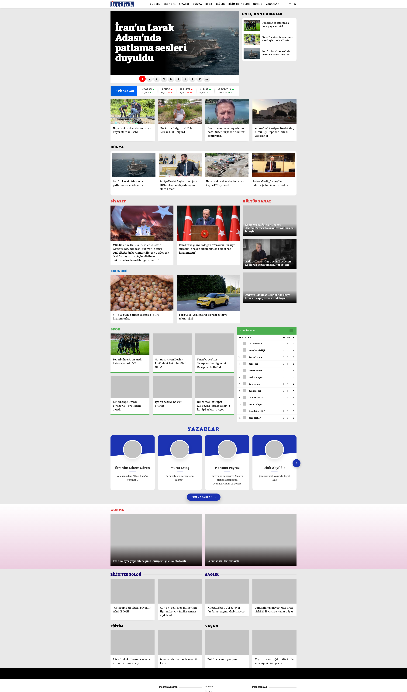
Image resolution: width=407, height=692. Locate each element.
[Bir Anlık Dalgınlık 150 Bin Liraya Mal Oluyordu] (180, 111)
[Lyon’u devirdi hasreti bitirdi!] (172, 387)
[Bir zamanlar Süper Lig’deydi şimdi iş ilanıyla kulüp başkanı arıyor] (214, 387)
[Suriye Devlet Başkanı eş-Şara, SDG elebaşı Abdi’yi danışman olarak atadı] (180, 165)
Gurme (257, 4)
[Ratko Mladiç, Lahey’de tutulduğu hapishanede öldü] (273, 165)
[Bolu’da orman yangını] (227, 642)
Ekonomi (169, 4)
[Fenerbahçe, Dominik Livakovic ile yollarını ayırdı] (129, 387)
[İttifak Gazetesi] (122, 5)
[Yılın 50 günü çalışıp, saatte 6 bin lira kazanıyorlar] (141, 293)
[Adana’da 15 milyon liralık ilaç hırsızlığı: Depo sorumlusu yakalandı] (274, 111)
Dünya (197, 4)
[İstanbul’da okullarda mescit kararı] (180, 642)
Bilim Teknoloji (239, 4)
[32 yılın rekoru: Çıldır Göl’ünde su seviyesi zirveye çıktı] (274, 642)
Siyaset (184, 4)
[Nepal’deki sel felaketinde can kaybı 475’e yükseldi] (226, 165)
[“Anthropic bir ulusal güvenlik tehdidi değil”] (132, 591)
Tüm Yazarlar (201, 497)
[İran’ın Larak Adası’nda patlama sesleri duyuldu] (252, 58)
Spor (208, 4)
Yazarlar (272, 4)
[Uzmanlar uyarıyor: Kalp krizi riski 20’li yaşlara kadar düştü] (274, 591)
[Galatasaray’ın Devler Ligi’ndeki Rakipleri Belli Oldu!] (172, 344)
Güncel (155, 4)
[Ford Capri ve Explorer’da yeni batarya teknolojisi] (208, 293)
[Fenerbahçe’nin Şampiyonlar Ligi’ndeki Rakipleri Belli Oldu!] (214, 344)
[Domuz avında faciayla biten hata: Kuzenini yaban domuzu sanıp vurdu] (227, 111)
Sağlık (220, 4)
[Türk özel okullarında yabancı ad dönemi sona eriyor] (132, 642)
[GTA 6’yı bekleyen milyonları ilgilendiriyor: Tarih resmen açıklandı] (180, 591)
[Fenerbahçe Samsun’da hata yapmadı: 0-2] (252, 30)
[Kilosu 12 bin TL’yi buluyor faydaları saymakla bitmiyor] (227, 591)
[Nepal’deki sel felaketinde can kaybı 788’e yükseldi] (252, 44)
